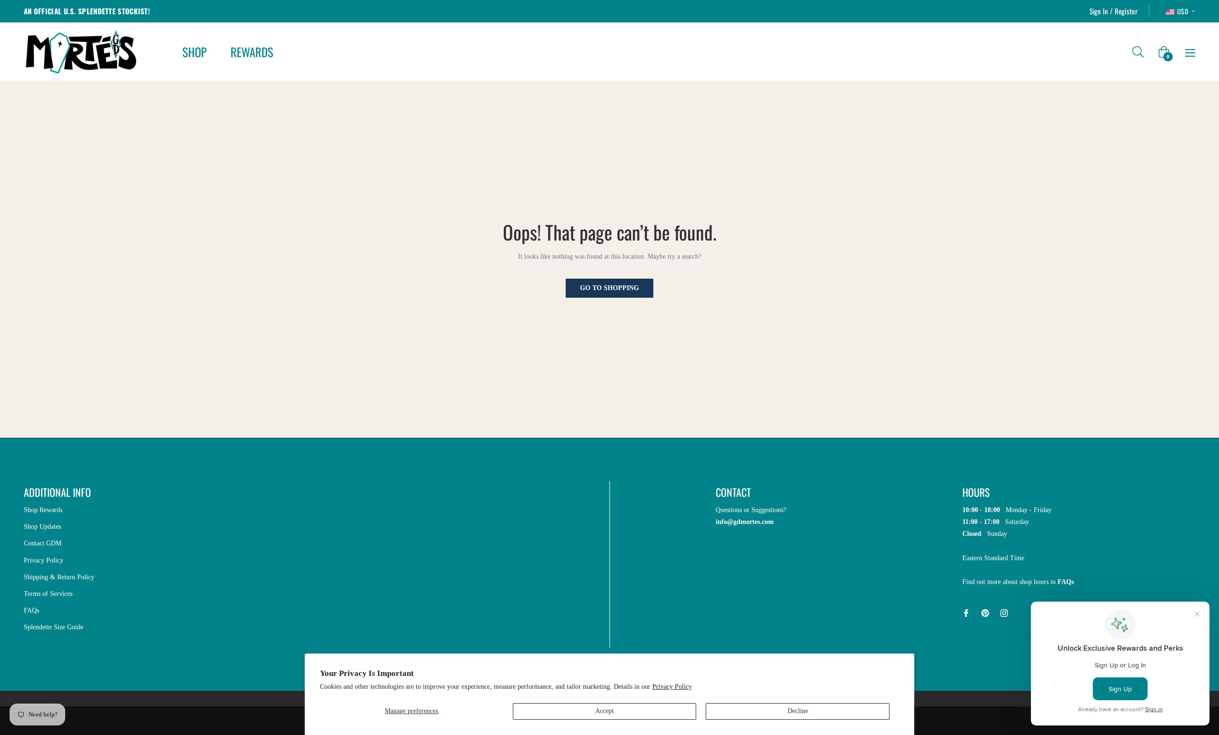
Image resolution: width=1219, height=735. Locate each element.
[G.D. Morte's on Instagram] (1004, 612)
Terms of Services (48, 593)
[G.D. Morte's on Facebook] (966, 612)
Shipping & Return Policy (59, 577)
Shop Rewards (43, 509)
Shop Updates (42, 526)
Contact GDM (42, 543)
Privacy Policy (672, 686)
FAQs (31, 610)
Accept (604, 711)
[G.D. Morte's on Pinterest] (985, 612)
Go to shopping (609, 288)
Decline (798, 711)
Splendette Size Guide (53, 627)
